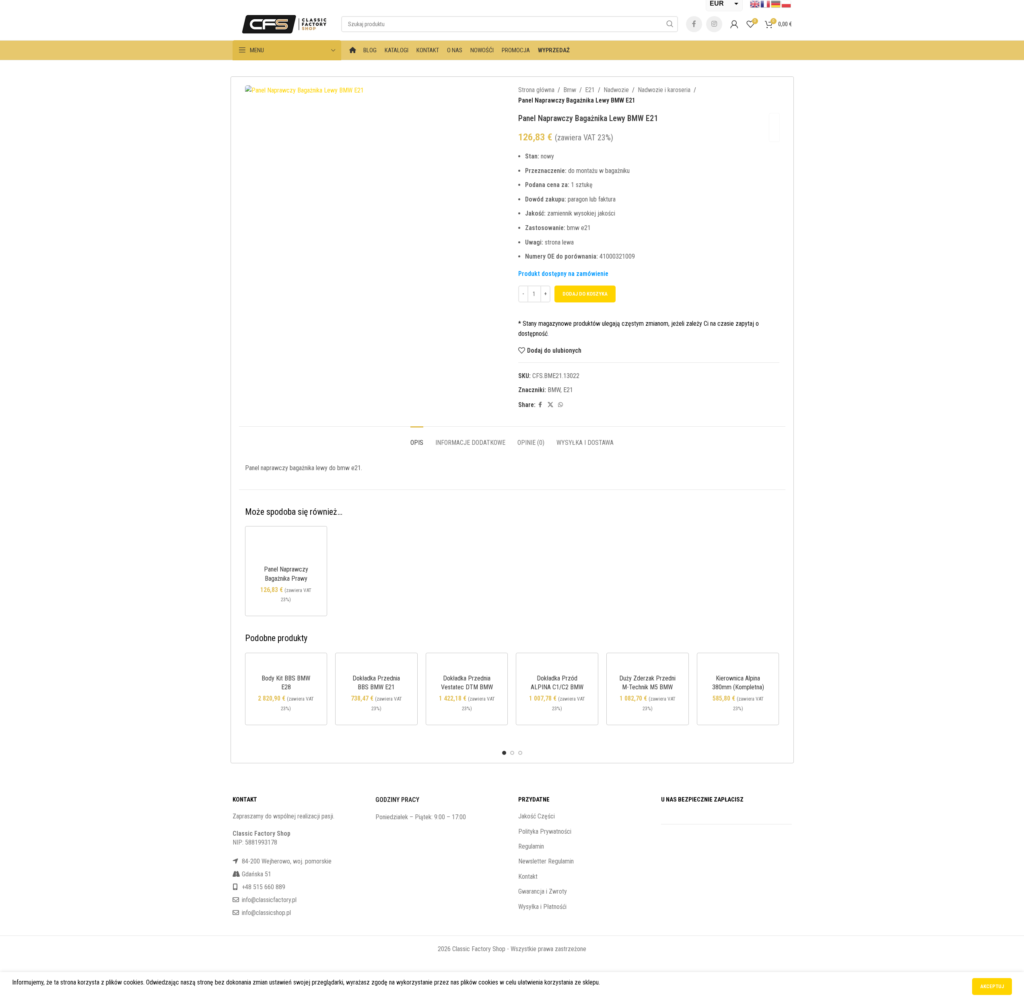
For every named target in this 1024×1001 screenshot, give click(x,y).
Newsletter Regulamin (546, 861)
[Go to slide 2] (512, 753)
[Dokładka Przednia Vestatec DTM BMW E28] (467, 665)
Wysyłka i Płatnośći (542, 907)
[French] (765, 3)
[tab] (416, 438)
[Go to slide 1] (504, 753)
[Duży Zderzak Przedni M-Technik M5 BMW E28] (647, 665)
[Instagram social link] (714, 24)
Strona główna (536, 90)
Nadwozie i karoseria (664, 90)
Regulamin (531, 846)
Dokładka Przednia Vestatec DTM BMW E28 (467, 687)
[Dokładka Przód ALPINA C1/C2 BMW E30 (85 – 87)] (557, 665)
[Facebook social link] (694, 24)
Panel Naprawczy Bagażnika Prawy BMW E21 (286, 578)
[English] (755, 3)
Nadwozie (616, 90)
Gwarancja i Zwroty (542, 891)
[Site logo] (283, 23)
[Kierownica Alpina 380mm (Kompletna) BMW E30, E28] (738, 665)
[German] (776, 3)
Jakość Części (536, 816)
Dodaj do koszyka (585, 294)
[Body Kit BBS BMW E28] (286, 665)
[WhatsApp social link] (560, 404)
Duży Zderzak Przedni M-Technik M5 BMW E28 (647, 687)
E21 (590, 90)
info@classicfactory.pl (269, 900)
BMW (554, 390)
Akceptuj (992, 986)
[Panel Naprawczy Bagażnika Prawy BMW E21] (286, 547)
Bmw (569, 90)
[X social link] (550, 404)
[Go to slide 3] (520, 753)
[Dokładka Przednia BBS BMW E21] (376, 665)
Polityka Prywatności (544, 831)
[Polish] (786, 3)
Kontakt (528, 876)
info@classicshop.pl (266, 913)
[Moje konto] (734, 24)
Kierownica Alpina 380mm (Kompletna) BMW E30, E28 (738, 687)
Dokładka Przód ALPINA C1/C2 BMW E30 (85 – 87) (557, 687)
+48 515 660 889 (263, 887)
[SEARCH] (670, 24)
